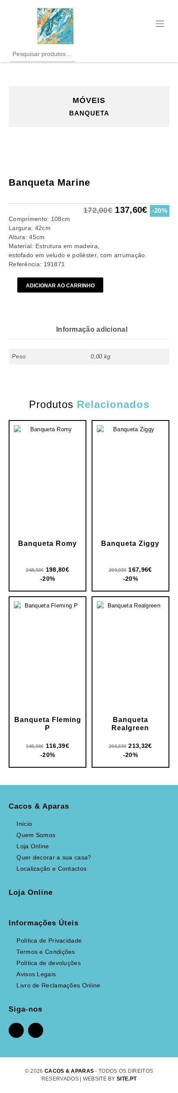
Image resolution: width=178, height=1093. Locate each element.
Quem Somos (35, 834)
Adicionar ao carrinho (60, 285)
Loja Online (32, 846)
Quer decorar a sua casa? (53, 857)
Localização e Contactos (51, 868)
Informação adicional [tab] (91, 329)
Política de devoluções (48, 962)
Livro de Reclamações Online (58, 985)
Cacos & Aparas (69, 1071)
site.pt (127, 1079)
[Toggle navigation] (160, 22)
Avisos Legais (36, 974)
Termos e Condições (45, 951)
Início (24, 823)
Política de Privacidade (49, 940)
